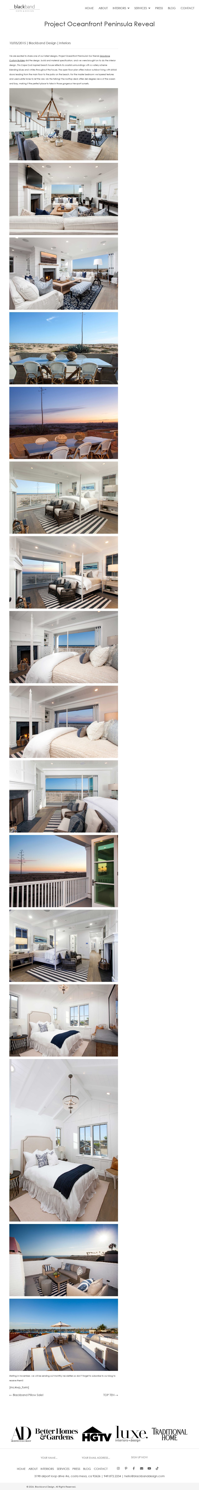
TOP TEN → (110, 1395)
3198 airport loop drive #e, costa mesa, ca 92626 (67, 1476)
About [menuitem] (33, 1468)
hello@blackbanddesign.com (144, 1476)
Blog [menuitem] (87, 1468)
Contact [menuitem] (101, 1468)
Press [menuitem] (76, 1468)
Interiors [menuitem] (47, 1468)
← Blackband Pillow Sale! (26, 1395)
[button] (139, 1457)
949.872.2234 (112, 1476)
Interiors (65, 43)
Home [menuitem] (21, 1468)
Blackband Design (42, 43)
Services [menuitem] (63, 1468)
